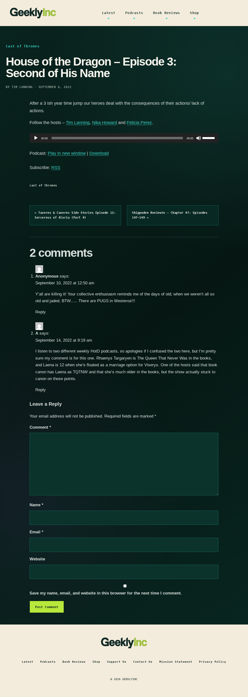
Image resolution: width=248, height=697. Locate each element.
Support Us (116, 661)
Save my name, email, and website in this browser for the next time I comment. (106, 593)
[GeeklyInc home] (33, 12)
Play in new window (67, 153)
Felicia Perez (139, 122)
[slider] (209, 137)
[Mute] (198, 138)
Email (36, 532)
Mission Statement (175, 661)
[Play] (35, 138)
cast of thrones (43, 185)
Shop (194, 13)
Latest (109, 13)
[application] (124, 138)
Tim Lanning (78, 122)
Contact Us (143, 661)
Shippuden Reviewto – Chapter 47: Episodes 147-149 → (170, 215)
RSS (55, 167)
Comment (40, 427)
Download (99, 153)
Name (36, 505)
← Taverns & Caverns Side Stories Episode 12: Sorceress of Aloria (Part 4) (75, 215)
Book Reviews (166, 13)
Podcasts (134, 13)
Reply (40, 312)
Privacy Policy (212, 661)
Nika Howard (104, 122)
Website (37, 559)
